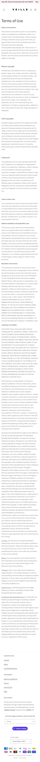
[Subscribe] (33, 721)
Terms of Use (8, 687)
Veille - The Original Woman (19, 755)
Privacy (6, 683)
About (6, 664)
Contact (6, 660)
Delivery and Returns (10, 679)
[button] (4, 10)
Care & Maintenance (10, 668)
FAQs (5, 691)
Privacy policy (22, 757)
